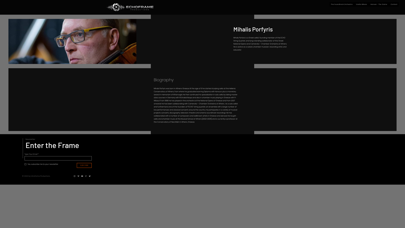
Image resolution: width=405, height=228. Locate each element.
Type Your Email (31, 154)
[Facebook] (86, 176)
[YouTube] (82, 176)
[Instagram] (74, 176)
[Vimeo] (78, 176)
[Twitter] (90, 176)
